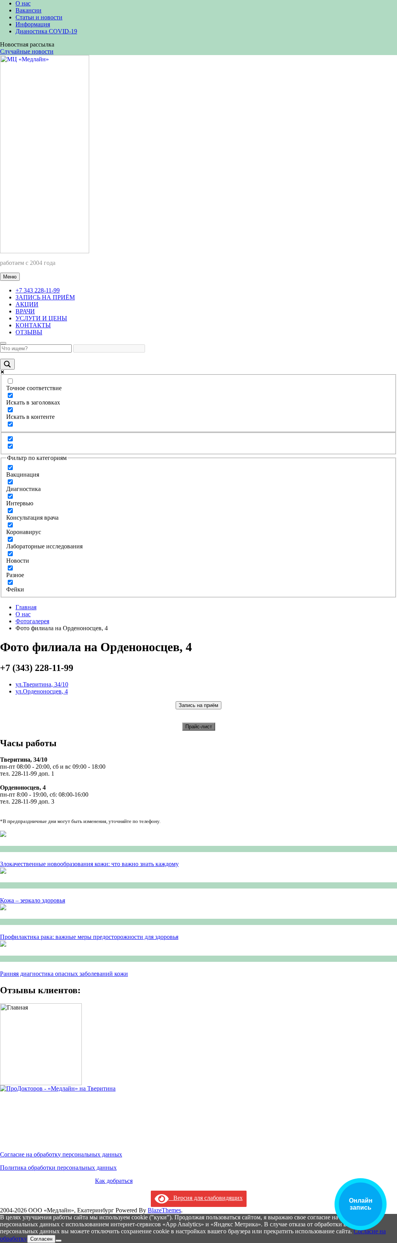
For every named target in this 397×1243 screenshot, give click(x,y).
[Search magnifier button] (7, 364)
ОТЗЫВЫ (29, 332)
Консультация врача (23, 849)
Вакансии (28, 10)
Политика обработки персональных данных (58, 1167)
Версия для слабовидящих (206, 1198)
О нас (23, 3)
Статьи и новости (39, 17)
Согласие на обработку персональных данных (61, 1154)
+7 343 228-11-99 (38, 290)
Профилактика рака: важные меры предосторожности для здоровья (89, 937)
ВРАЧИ (25, 311)
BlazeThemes (164, 1210)
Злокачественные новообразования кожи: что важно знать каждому (89, 864)
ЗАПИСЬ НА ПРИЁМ (45, 297)
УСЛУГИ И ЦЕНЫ (41, 318)
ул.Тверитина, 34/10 (42, 684)
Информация (33, 24)
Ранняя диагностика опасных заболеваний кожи (64, 973)
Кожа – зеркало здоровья (32, 900)
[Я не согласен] (58, 1241)
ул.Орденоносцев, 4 (42, 691)
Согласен (41, 1239)
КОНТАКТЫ (33, 325)
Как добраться (114, 1180)
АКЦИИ (27, 304)
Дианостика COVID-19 (46, 31)
